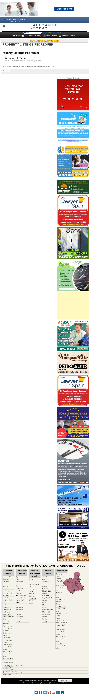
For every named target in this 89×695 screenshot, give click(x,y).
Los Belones (7, 609)
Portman (6, 631)
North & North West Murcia (35, 573)
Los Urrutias (7, 614)
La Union (6, 605)
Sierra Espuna (20, 619)
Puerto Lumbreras (19, 615)
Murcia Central (48, 571)
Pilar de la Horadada (6, 622)
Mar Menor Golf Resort (8, 618)
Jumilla (31, 596)
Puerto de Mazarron (19, 610)
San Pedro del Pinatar (7, 641)
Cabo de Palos (7, 577)
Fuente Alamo (21, 595)
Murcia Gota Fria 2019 (9, 671)
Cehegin (32, 589)
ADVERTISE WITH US (19, 19)
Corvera (45, 589)
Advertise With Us (61, 683)
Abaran (44, 579)
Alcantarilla (46, 581)
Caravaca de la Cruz (34, 585)
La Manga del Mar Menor (7, 594)
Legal (47, 683)
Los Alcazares (7, 607)
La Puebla (6, 598)
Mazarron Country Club (60, 619)
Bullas (31, 579)
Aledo (18, 579)
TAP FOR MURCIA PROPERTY (44, 40)
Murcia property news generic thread (13, 673)
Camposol (19, 588)
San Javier (6, 638)
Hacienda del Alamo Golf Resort (20, 600)
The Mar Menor (8, 571)
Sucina (44, 621)
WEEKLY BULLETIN (14, 21)
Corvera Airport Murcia (9, 670)
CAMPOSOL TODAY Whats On (12, 665)
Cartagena (6, 579)
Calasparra (33, 582)
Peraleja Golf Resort (46, 615)
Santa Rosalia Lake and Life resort (7, 647)
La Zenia (59, 643)
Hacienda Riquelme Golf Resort (47, 598)
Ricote (44, 619)
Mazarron (19, 607)
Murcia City (46, 612)
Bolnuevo (19, 586)
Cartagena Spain (7, 666)
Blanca (44, 586)
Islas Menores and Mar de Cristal (7, 586)
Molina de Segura (45, 606)
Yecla (31, 603)
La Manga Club (8, 591)
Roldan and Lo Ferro (7, 634)
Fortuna (32, 594)
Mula (31, 601)
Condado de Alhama (20, 592)
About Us (52, 683)
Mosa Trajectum (48, 609)
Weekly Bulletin (7, 674)
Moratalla (32, 598)
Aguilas (18, 577)
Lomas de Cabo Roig (61, 647)
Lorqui (44, 602)
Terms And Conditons (29, 683)
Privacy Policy (40, 683)
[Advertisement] (73, 305)
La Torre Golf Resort (7, 601)
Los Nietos (6, 612)
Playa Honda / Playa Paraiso (7, 627)
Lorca (18, 605)
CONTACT (8, 19)
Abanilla (45, 577)
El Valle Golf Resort (46, 592)
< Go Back (5, 71)
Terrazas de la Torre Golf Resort (7, 653)
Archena (45, 584)
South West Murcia (21, 571)
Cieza (31, 591)
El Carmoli (6, 581)
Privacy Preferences (65, 680)
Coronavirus (6, 668)
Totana (18, 621)
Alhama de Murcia (19, 582)
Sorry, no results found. (15, 58)
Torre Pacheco (8, 658)
